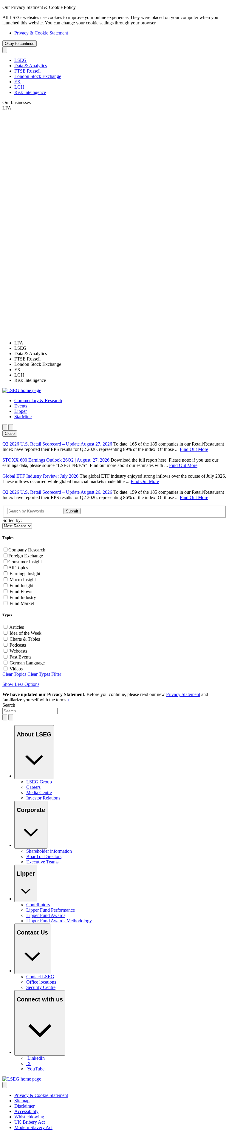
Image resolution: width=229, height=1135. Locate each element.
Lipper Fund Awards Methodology (59, 920)
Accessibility (26, 1111)
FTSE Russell (27, 70)
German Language (27, 662)
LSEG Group (39, 781)
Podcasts (18, 645)
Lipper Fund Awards (45, 915)
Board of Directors (43, 856)
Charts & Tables (25, 639)
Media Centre (39, 792)
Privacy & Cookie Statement (41, 32)
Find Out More (194, 449)
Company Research (26, 549)
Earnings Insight (25, 573)
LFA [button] (6, 107)
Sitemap (22, 1100)
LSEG (20, 60)
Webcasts (18, 650)
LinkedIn (36, 1058)
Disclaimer (24, 1106)
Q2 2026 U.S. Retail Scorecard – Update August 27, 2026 (57, 443)
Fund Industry (23, 597)
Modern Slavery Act (33, 1127)
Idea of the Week (25, 633)
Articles (16, 627)
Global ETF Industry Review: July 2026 (40, 476)
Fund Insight (21, 585)
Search (8, 705)
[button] (38, 400)
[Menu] (10, 427)
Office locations (41, 981)
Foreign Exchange (25, 555)
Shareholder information (49, 851)
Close (10, 433)
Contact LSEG (40, 976)
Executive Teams (42, 861)
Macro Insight (23, 579)
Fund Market (22, 603)
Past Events (20, 656)
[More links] (4, 1085)
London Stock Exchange (37, 76)
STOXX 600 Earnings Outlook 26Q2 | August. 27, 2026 (55, 460)
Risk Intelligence (30, 92)
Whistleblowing (29, 1116)
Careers (33, 787)
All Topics (18, 567)
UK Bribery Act (29, 1122)
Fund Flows (21, 591)
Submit (72, 511)
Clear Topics (14, 674)
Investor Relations (43, 797)
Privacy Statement (183, 694)
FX (17, 81)
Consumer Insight (25, 561)
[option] (120, 343)
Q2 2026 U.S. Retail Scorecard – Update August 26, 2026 (57, 492)
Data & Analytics (30, 65)
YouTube (35, 1068)
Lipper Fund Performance (50, 910)
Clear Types (38, 674)
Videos (16, 668)
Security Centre (40, 987)
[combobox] (30, 711)
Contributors (38, 904)
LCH (19, 87)
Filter (56, 674)
